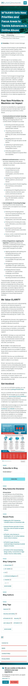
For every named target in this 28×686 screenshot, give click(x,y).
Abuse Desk (8, 565)
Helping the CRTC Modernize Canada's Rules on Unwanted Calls (14, 521)
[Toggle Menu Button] (25, 2)
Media (3, 648)
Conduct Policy (6, 653)
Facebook (4, 409)
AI (5, 572)
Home (2, 35)
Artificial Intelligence (11, 576)
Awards (7, 580)
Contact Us (5, 643)
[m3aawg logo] (2, 637)
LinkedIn (12, 409)
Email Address (7, 472)
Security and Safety (9, 614)
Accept (5, 682)
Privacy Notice (6, 659)
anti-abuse (6, 623)
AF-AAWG (7, 569)
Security (16, 618)
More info (5, 678)
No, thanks (14, 682)
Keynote (5, 609)
